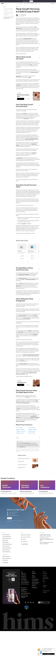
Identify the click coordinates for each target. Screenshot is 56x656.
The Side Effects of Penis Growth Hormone (8, 14)
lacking (29, 330)
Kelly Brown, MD (24, 14)
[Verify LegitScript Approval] (26, 607)
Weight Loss (36, 3)
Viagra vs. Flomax (31, 433)
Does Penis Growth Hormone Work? (9, 12)
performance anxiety (20, 421)
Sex (18, 6)
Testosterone (21, 3)
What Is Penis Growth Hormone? (8, 8)
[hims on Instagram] (31, 602)
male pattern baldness (30, 279)
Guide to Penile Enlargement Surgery (31, 354)
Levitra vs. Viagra (31, 427)
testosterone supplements (24, 274)
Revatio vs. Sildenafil (20, 429)
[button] (28, 438)
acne (22, 279)
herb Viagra (35, 334)
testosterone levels (22, 278)
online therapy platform (35, 417)
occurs (30, 64)
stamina (35, 372)
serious (22, 359)
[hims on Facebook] (25, 602)
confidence (30, 372)
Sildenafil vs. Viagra (20, 433)
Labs (24, 3)
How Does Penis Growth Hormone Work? (8, 10)
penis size (26, 118)
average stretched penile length (31, 138)
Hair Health (27, 3)
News (40, 3)
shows (21, 283)
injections (34, 152)
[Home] (2, 3)
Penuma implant (23, 363)
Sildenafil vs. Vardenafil (20, 431)
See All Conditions (5, 562)
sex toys (18, 408)
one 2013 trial (19, 157)
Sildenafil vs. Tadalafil (32, 429)
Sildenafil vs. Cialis (31, 431)
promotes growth (34, 72)
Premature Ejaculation (26, 491)
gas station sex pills (27, 38)
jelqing (35, 315)
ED (27, 373)
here (18, 451)
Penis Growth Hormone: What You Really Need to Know (8, 18)
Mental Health (32, 3)
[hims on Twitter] (28, 602)
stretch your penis (22, 315)
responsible (18, 84)
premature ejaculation (20, 373)
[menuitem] (21, 4)
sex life (23, 223)
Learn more (31, 1)
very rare (25, 113)
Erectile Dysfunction (6, 491)
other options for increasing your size (27, 401)
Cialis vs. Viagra (19, 427)
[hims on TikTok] (33, 602)
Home (17, 6)
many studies (20, 331)
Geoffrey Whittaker (23, 15)
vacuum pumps (26, 318)
